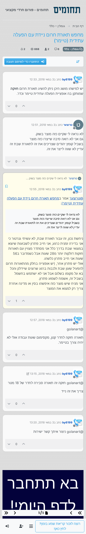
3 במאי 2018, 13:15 (42, 373)
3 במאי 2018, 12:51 (43, 124)
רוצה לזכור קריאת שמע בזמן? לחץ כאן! (59, 526)
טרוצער (67, 124)
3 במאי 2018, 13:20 (42, 422)
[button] (31, 526)
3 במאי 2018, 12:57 (42, 320)
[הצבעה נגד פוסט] (9, 106)
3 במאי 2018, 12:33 (42, 79)
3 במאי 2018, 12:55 (41, 189)
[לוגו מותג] (67, 10)
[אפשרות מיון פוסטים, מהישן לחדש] (78, 61)
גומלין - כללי (71, 49)
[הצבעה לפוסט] (24, 106)
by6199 (67, 79)
